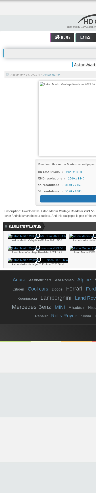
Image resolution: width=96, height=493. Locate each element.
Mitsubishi (77, 308)
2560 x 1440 (76, 178)
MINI (60, 307)
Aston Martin (52, 74)
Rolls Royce (64, 315)
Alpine (84, 279)
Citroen (18, 289)
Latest (86, 37)
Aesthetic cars (40, 280)
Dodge (57, 289)
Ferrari (74, 288)
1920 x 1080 (74, 172)
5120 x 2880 (73, 191)
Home (65, 37)
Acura (19, 279)
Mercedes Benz (31, 307)
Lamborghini (55, 298)
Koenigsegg (27, 298)
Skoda (86, 316)
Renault (41, 316)
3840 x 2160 (73, 185)
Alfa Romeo (64, 280)
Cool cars (38, 289)
